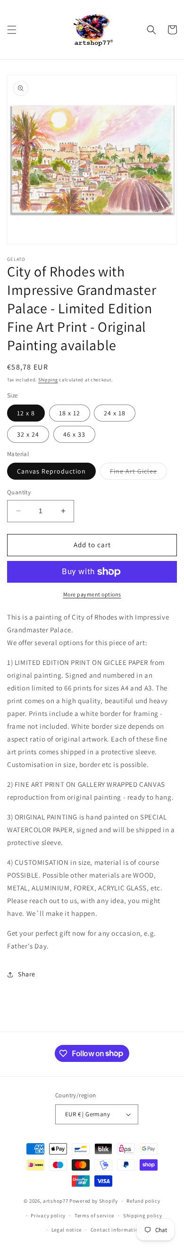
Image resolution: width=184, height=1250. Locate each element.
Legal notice (66, 1229)
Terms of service (94, 1215)
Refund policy (143, 1201)
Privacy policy (48, 1215)
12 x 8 (26, 413)
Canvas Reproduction (51, 471)
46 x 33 (74, 434)
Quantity (19, 492)
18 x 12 (69, 413)
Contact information (116, 1229)
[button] (11, 29)
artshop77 (55, 1201)
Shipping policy (142, 1215)
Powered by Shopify (93, 1201)
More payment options (92, 594)
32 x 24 (28, 434)
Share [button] (26, 974)
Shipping (48, 380)
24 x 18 (114, 413)
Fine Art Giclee (138, 473)
